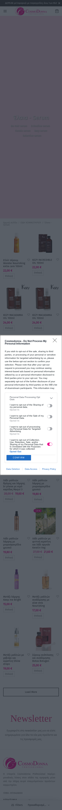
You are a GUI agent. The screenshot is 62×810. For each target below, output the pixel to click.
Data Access (31, 469)
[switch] (49, 405)
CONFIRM (19, 457)
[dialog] (31, 405)
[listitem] (31, 398)
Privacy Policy (49, 469)
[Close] (56, 341)
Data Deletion (13, 469)
